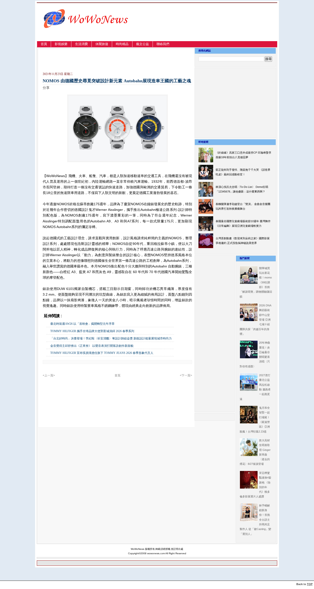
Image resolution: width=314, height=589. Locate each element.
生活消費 (81, 44)
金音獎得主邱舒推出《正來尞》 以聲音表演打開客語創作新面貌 (91, 346)
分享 (46, 88)
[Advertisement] (224, 27)
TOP (310, 584)
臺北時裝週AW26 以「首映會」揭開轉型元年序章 (82, 323)
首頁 (44, 44)
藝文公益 (142, 44)
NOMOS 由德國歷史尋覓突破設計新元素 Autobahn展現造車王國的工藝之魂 (117, 80)
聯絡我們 (163, 44)
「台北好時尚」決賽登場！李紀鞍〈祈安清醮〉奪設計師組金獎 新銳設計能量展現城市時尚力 (111, 338)
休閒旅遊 (101, 44)
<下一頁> (186, 375)
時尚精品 (122, 44)
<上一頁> (49, 375)
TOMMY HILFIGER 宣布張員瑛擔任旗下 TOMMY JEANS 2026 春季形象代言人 (101, 353)
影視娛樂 (61, 44)
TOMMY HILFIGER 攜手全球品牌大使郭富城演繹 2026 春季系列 (92, 331)
